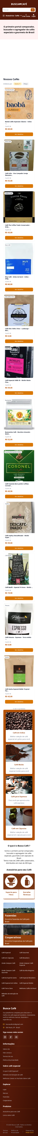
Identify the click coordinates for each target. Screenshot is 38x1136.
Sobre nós (6, 1049)
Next (36, 887)
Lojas (4, 1089)
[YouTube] (16, 1037)
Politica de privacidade (10, 1060)
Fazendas (6, 1097)
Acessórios (10, 16)
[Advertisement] (19, 58)
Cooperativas (7, 1100)
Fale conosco (7, 1053)
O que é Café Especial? (10, 1071)
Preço (25, 84)
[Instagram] (5, 1037)
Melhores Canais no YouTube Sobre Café (16, 1078)
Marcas (5, 1093)
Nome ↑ (17, 84)
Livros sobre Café (9, 1115)
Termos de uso (8, 1056)
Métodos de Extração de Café (13, 1075)
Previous (2, 887)
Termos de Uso (5, 1131)
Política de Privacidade (15, 1131)
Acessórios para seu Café (11, 1112)
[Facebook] (11, 1037)
